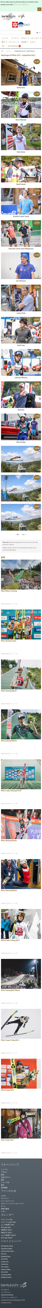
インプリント (6, 1292)
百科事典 (4, 1188)
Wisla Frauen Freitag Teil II (10, 940)
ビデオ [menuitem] (32, 42)
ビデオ (3, 1196)
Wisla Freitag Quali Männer (10, 990)
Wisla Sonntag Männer (9, 691)
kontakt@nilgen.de (11, 550)
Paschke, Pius (4, 1264)
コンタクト (5, 1290)
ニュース (4, 1169)
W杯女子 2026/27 (6, 1233)
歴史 (2, 1185)
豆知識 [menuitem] (23, 42)
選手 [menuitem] (3, 42)
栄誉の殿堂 (5, 1209)
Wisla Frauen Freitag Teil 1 (10, 1040)
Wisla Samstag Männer (9, 740)
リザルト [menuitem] (23, 38)
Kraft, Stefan (4, 1259)
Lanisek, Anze (5, 1262)
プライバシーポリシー (21, 4)
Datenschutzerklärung (7, 1295)
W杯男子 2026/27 (6, 1230)
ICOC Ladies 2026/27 (7, 1238)
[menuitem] (37, 32)
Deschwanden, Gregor (7, 1246)
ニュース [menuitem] (5, 38)
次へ (23, 534)
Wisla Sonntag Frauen (8, 641)
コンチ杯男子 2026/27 (8, 1235)
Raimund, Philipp (5, 1269)
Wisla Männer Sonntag (9, 591)
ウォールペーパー (7, 1201)
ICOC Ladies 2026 (6, 1227)
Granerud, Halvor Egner (7, 1251)
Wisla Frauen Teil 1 (7, 1140)
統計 (2, 1180)
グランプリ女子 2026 (8, 1222)
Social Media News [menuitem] (14, 46)
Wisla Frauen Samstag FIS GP (11, 790)
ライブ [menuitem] (13, 38)
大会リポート (6, 1177)
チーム (3, 1206)
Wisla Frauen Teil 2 (7, 1090)
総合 (2, 1175)
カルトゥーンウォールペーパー (12, 1203)
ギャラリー (9, 51)
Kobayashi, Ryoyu (5, 1256)
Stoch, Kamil (4, 1272)
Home (2, 51)
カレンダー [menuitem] (35, 38)
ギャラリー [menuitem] (13, 42)
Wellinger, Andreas (6, 1277)
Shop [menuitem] (3, 46)
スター (3, 1211)
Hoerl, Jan (3, 1254)
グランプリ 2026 (6, 1219)
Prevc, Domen (5, 1267)
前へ (18, 534)
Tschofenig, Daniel (6, 1275)
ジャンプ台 (5, 1182)
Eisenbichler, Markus (6, 1249)
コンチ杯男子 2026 (7, 1225)
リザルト (4, 1172)
